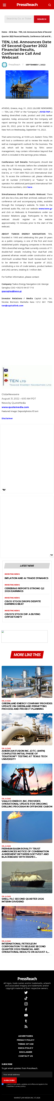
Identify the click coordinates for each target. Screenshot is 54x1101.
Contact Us (25, 1056)
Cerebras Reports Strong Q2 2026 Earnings (24, 589)
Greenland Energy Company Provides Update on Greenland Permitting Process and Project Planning (27, 706)
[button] (4, 4)
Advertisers (25, 1036)
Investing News (12, 574)
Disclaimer (7, 418)
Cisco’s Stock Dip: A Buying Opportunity (22, 615)
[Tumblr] (26, 1020)
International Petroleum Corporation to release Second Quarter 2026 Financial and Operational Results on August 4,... (25, 947)
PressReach (14, 64)
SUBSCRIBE (9, 1080)
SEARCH (41, 19)
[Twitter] (26, 992)
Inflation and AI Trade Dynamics (26, 578)
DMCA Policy (25, 1048)
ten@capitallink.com (12, 305)
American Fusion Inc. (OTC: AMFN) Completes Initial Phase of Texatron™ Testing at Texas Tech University (24, 754)
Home (4, 32)
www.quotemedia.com (15, 407)
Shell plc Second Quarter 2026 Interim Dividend (23, 900)
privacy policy (20, 1086)
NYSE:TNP (45, 111)
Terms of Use (26, 1044)
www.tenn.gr (45, 208)
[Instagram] (26, 1003)
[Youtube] (26, 1015)
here (29, 187)
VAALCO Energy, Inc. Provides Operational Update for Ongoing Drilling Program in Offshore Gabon (27, 804)
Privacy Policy (25, 1040)
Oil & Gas (13, 32)
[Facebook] (26, 1009)
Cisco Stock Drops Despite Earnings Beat (23, 602)
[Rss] (26, 1026)
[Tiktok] (26, 998)
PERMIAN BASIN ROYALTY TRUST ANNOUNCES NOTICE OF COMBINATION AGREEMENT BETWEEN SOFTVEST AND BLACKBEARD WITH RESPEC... (25, 852)
